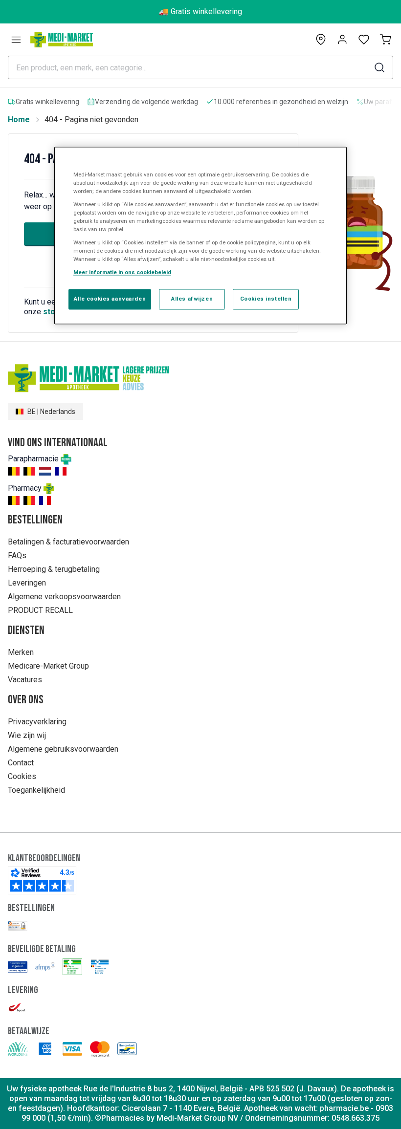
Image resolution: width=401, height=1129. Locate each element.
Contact (21, 762)
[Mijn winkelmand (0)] (385, 39)
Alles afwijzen (192, 299)
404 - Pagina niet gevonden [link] (91, 119)
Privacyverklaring (37, 721)
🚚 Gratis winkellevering (200, 11)
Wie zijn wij (27, 735)
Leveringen (27, 582)
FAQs (17, 555)
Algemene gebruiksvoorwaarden (63, 749)
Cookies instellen (266, 299)
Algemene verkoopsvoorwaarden (64, 596)
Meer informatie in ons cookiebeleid (122, 272)
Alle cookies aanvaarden (110, 299)
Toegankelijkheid (36, 790)
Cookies (22, 776)
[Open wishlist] (364, 39)
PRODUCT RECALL (40, 610)
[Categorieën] (16, 39)
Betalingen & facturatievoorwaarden (68, 541)
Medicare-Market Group (48, 666)
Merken (21, 652)
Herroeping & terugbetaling (54, 569)
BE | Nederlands (51, 411)
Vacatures (25, 679)
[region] (200, 235)
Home (19, 119)
